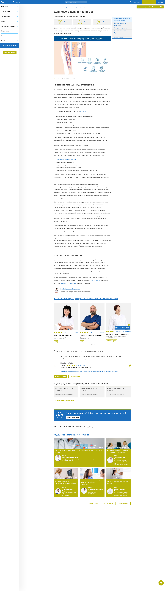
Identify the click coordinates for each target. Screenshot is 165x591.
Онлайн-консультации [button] (149, 2)
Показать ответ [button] (81, 365)
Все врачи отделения (120, 28)
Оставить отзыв (93, 503)
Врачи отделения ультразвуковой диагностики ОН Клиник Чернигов (86, 299)
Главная (56, 7)
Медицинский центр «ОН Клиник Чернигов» (69, 7)
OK (160, 6)
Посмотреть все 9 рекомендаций (64, 400)
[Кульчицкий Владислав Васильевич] (92, 323)
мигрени (83, 111)
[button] (76, 2)
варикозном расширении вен (66, 159)
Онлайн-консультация (123, 327)
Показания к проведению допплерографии (122, 19)
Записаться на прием (73, 417)
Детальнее (154, 6)
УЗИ (82, 7)
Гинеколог (109, 340)
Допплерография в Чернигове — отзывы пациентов (121, 33)
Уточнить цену (108, 503)
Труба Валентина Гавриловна (70, 289)
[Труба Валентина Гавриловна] (66, 323)
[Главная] (5, 2)
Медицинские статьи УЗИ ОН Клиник (71, 435)
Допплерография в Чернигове (120, 24)
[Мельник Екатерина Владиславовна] (118, 322)
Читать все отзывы (60, 376)
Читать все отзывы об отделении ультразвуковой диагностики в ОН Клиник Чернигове (89, 371)
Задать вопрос (123, 503)
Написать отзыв (75, 376)
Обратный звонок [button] (9, 52)
